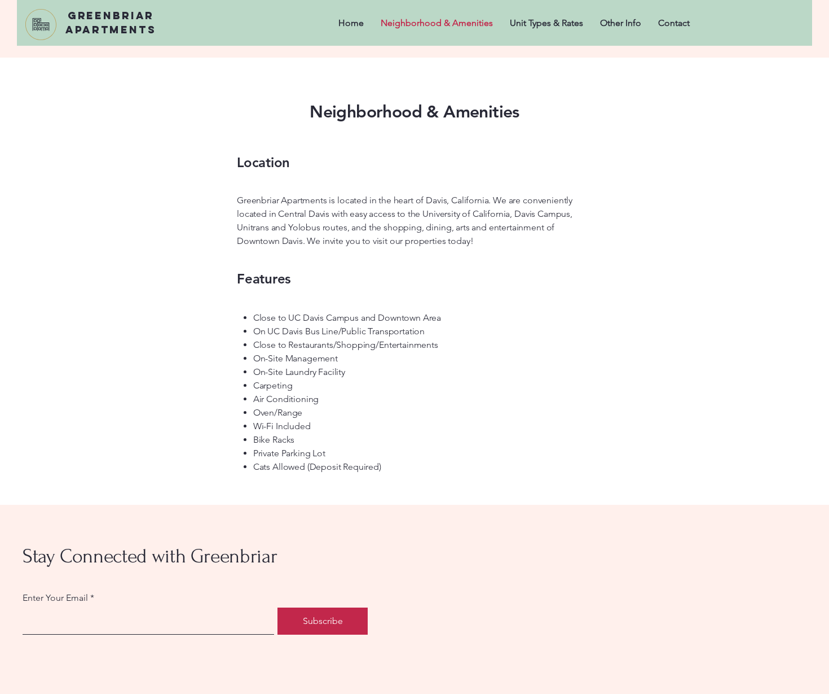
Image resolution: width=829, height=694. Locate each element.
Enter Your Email (55, 598)
